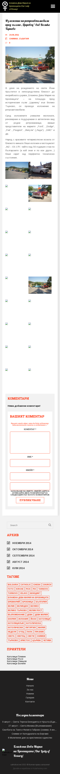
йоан (33, 619)
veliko (23, 593)
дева (29, 615)
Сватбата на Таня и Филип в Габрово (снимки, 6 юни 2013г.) (30, 730)
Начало (30, 685)
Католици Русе (15, 659)
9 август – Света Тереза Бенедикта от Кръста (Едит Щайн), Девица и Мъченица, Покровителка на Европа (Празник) (30, 722)
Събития (24, 39)
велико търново (17, 610)
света (11, 636)
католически (15, 627)
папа (29, 632)
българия (41, 602)
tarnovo (43, 589)
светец (21, 636)
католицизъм (16, 623)
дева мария (41, 615)
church (47, 585)
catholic (26, 585)
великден (22, 606)
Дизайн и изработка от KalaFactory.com (30, 768)
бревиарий (14, 602)
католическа (33, 623)
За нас (30, 689)
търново (13, 640)
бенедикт (35, 593)
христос (25, 640)
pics (28, 589)
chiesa (36, 585)
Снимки (13, 39)
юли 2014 (18, 568)
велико (34, 606)
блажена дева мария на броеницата (28, 597)
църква (36, 640)
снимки (41, 636)
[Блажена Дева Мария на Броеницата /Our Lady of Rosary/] (30, 759)
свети (31, 636)
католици (44, 619)
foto (11, 589)
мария (41, 627)
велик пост (35, 610)
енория (12, 619)
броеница (27, 602)
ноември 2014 (21, 543)
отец (21, 632)
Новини (30, 693)
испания (23, 619)
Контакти (30, 701)
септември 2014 (23, 555)
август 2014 (20, 562)
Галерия (30, 697)
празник (39, 632)
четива (47, 640)
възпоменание (16, 615)
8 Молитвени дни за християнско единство (30, 738)
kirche (19, 589)
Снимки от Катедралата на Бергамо (30, 734)
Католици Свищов (17, 661)
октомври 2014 (22, 549)
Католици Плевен (16, 656)
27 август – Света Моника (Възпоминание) (30, 726)
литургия (30, 627)
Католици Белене (16, 663)
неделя (12, 632)
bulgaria (13, 585)
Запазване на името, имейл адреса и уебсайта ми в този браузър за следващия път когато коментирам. (30, 493)
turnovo (13, 593)
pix (34, 589)
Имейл (30, 470)
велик (11, 606)
